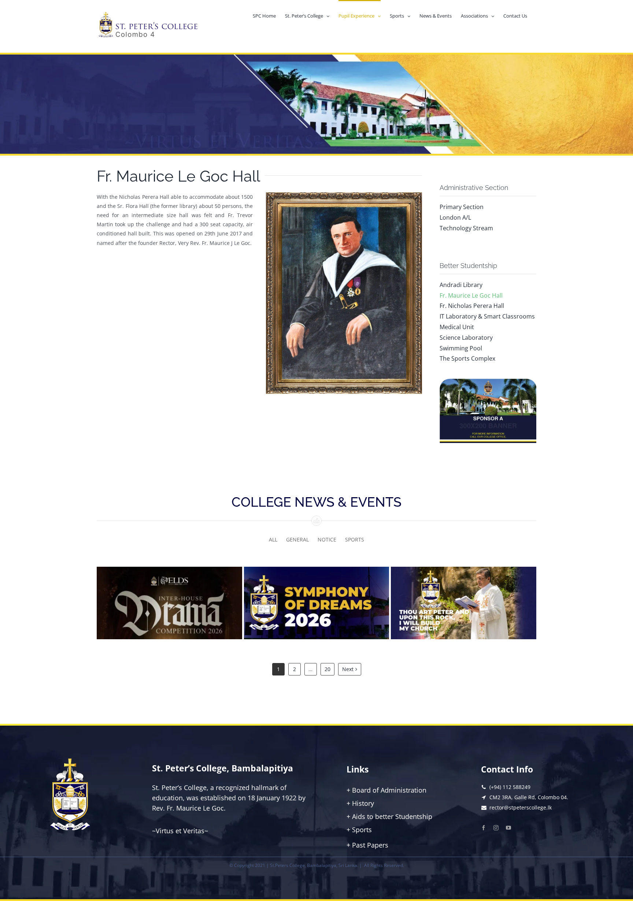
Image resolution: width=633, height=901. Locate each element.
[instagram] (496, 827)
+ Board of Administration (386, 790)
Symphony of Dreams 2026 (316, 610)
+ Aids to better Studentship (389, 816)
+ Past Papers (367, 845)
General (297, 539)
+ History (360, 803)
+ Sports (359, 829)
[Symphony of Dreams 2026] (316, 603)
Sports (354, 539)
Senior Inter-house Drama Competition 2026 (169, 610)
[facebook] (483, 827)
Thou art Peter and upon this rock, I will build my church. (464, 610)
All (273, 539)
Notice (327, 539)
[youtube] (508, 827)
